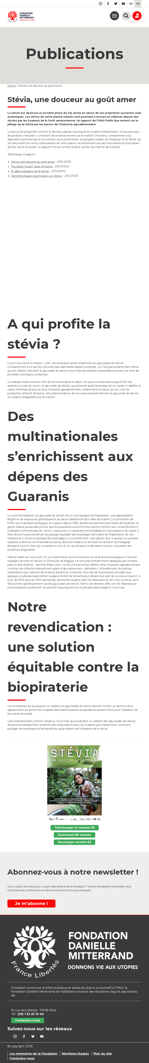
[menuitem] (131, 3)
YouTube (123, 3)
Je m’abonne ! (31, 903)
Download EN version (74, 835)
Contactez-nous (27, 1020)
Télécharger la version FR (75, 827)
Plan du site (102, 1053)
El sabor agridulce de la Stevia (30, 171)
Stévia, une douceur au (26, 161)
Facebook (108, 3)
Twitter (116, 3)
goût (44, 161)
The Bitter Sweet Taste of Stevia (31, 166)
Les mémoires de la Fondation (33, 1053)
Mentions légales (75, 1053)
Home (11, 85)
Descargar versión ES (74, 842)
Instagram (100, 3)
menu (114, 15)
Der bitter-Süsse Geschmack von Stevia (36, 176)
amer (51, 161)
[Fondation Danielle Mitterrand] (21, 17)
